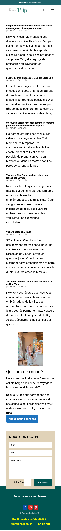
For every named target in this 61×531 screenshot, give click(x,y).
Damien (13, 30)
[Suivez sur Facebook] (25, 507)
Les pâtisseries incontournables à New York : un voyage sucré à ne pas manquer (29, 27)
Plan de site (43, 523)
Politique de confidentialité (29, 519)
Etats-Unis (22, 30)
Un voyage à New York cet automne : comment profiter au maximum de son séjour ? (30, 124)
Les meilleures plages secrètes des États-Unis (29, 78)
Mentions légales (21, 523)
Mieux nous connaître (22, 419)
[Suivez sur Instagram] (30, 507)
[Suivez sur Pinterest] (36, 507)
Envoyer (43, 483)
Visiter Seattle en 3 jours (18, 232)
